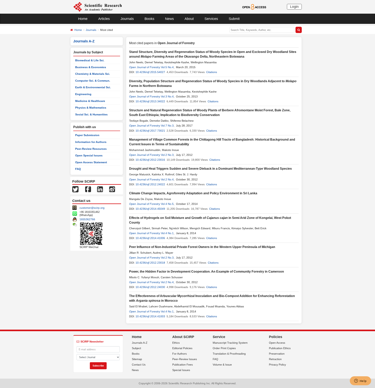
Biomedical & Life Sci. (89, 60)
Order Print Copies (224, 348)
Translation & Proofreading (229, 353)
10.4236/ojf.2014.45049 (150, 208)
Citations (211, 72)
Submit (234, 19)
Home (83, 19)
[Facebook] (88, 189)
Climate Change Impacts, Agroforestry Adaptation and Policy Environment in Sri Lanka (193, 193)
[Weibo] (112, 189)
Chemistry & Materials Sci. (92, 73)
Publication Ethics (280, 348)
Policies (275, 337)
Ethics (176, 342)
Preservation (277, 353)
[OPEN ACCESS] (254, 6)
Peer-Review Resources (91, 148)
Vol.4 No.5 (167, 203)
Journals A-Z (139, 342)
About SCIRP (183, 337)
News (169, 19)
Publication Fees (182, 364)
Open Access (277, 342)
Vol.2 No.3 (167, 154)
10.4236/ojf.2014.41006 (150, 238)
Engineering (83, 94)
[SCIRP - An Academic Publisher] (97, 6)
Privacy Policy (277, 364)
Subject (136, 348)
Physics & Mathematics (90, 107)
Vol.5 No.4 (167, 67)
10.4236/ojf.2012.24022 (150, 184)
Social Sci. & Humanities (91, 114)
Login (294, 7)
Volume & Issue (222, 364)
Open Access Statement (91, 162)
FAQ (78, 168)
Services (211, 19)
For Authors (179, 353)
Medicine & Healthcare (90, 101)
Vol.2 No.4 (167, 179)
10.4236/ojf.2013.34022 (150, 101)
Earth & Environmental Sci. (93, 87)
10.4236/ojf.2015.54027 (150, 72)
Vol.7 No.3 (167, 125)
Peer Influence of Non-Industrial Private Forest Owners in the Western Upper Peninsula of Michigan (202, 247)
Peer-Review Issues (184, 359)
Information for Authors (90, 142)
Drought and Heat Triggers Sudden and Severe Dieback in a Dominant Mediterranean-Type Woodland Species (210, 168)
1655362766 (87, 219)
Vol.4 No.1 (167, 233)
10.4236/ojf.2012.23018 (150, 262)
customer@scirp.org (91, 207)
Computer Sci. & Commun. (92, 80)
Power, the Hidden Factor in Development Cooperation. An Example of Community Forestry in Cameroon (206, 271)
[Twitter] (75, 189)
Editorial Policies (182, 348)
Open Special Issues (89, 155)
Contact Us (139, 364)
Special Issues (181, 370)
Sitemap (137, 359)
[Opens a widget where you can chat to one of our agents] (360, 381)
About (189, 19)
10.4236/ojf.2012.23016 (150, 159)
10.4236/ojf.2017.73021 (150, 130)
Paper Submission (87, 135)
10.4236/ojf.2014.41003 (150, 316)
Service (219, 337)
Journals (127, 19)
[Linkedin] (100, 189)
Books (149, 19)
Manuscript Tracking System (230, 342)
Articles (104, 19)
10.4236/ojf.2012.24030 (150, 287)
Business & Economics (90, 67)
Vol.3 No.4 (167, 96)
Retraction (275, 359)
